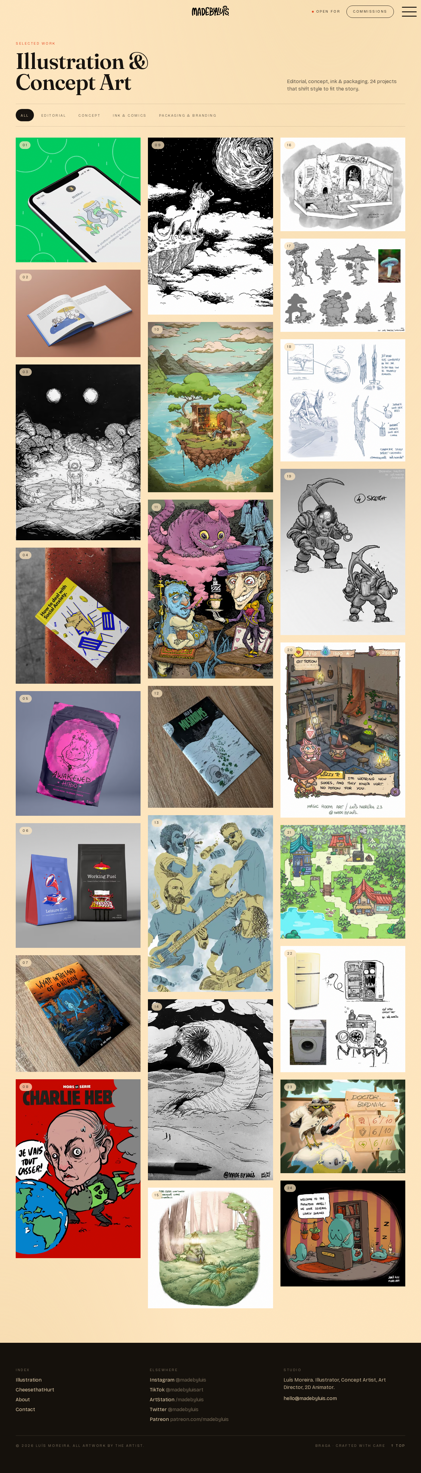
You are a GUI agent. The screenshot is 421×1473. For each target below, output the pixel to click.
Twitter (174, 1409)
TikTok (176, 1390)
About (23, 1400)
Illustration (29, 1380)
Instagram (178, 1380)
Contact (25, 1409)
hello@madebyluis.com (310, 1398)
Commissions (370, 11)
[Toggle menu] (409, 11)
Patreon (189, 1419)
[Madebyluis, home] (210, 11)
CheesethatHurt (35, 1390)
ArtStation (177, 1400)
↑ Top (398, 1445)
